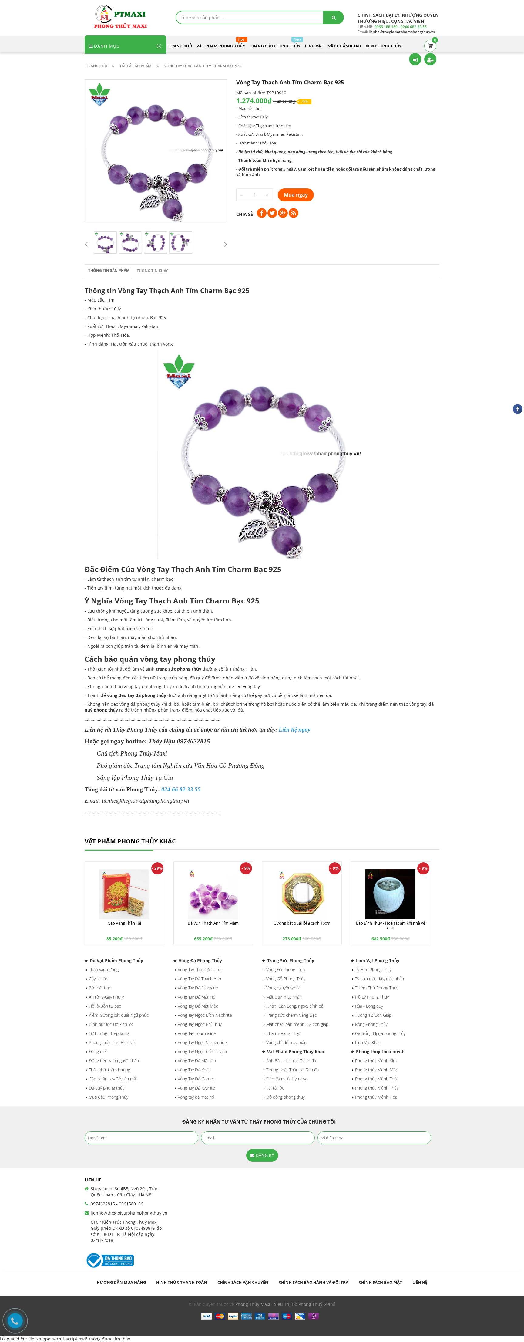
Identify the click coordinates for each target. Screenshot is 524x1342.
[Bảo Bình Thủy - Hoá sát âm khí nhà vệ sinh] (391, 894)
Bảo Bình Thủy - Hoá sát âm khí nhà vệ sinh (390, 925)
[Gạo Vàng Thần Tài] (124, 894)
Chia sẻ (244, 214)
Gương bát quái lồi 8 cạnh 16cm (302, 923)
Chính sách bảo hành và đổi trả (313, 1282)
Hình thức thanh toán (181, 1282)
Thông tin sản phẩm (108, 270)
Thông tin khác (153, 270)
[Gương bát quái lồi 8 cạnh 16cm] (302, 894)
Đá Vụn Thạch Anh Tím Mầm (213, 923)
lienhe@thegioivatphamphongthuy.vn (129, 1213)
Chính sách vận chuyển (242, 1282)
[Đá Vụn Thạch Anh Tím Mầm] (213, 894)
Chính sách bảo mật (380, 1282)
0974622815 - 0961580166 (117, 1204)
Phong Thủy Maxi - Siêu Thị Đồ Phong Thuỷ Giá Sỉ (285, 1304)
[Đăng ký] (430, 59)
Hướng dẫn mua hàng (121, 1282)
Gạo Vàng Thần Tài (124, 923)
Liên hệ (419, 1282)
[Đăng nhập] (415, 59)
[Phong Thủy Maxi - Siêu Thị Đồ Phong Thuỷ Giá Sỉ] (122, 16)
